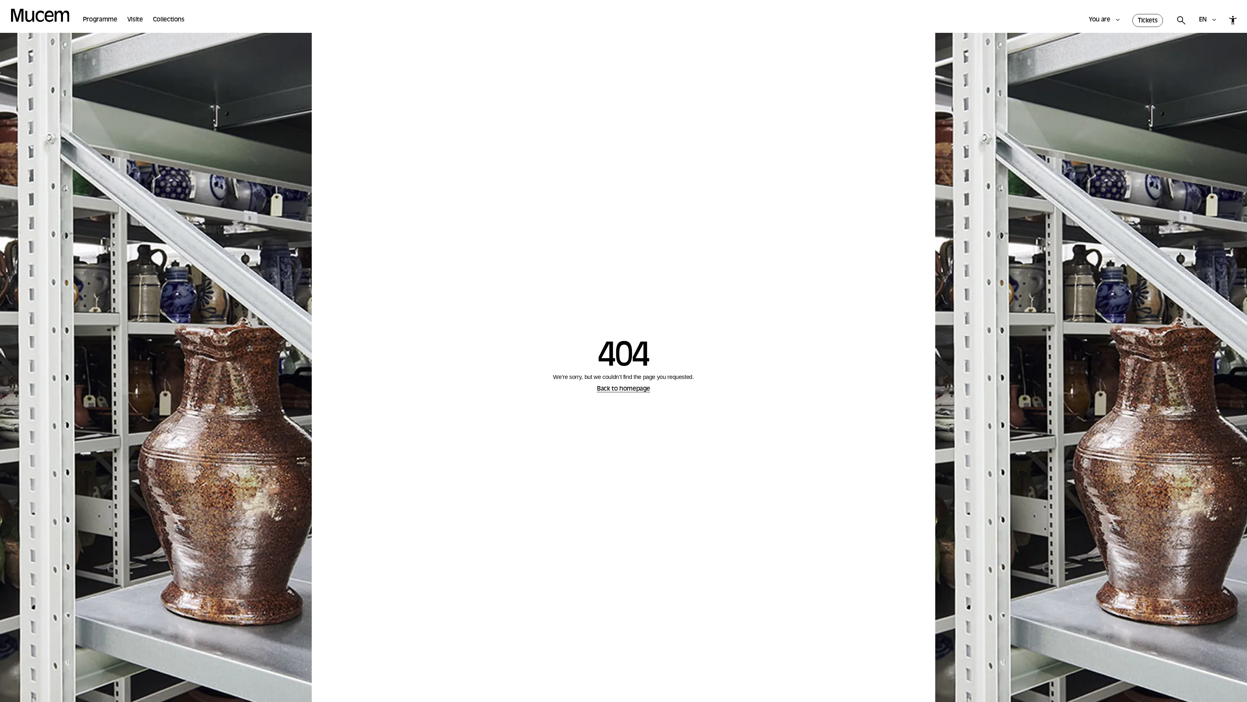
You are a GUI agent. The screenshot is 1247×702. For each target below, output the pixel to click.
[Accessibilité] (1233, 20)
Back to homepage (623, 389)
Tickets (1147, 21)
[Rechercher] (1181, 20)
